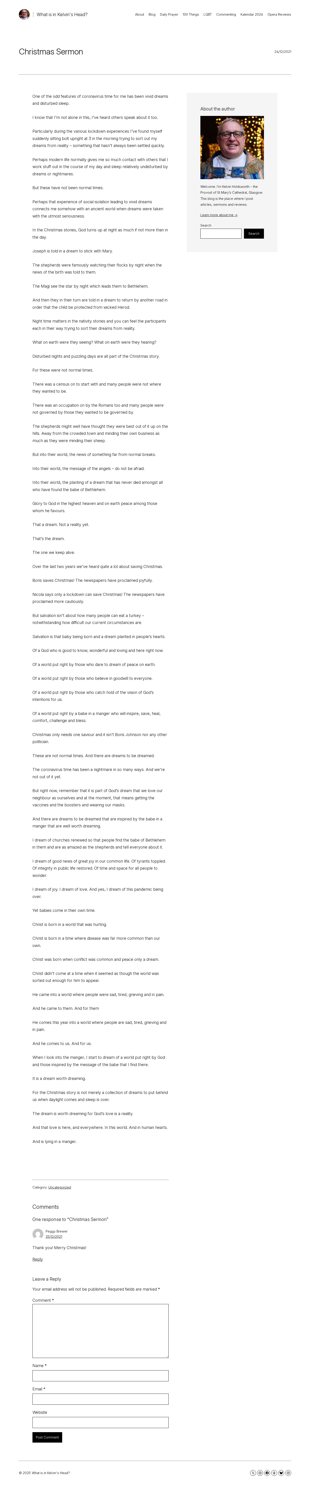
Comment (43, 1300)
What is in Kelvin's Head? (62, 14)
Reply (37, 1259)
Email (38, 1389)
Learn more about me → (219, 215)
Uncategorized (59, 1187)
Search (205, 225)
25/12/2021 (54, 1236)
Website (39, 1412)
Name (39, 1365)
